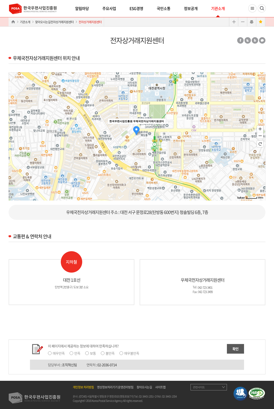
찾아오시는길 (144, 387)
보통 (93, 353)
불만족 (110, 353)
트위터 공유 (247, 40)
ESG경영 (136, 8)
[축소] (260, 135)
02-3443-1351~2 (147, 396)
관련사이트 (199, 387)
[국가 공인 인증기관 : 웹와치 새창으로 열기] (256, 393)
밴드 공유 (255, 40)
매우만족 (59, 353)
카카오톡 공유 (262, 40)
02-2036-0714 (107, 364)
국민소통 (163, 8)
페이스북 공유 (240, 40)
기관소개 (218, 8)
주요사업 (109, 8)
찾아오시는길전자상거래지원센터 (54, 22)
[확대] (260, 128)
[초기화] (260, 144)
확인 (235, 348)
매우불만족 (131, 353)
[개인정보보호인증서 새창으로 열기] (240, 393)
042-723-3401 (205, 287)
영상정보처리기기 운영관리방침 (115, 387)
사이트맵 (160, 387)
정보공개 (191, 8)
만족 (77, 353)
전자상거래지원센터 (90, 22)
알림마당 (82, 8)
